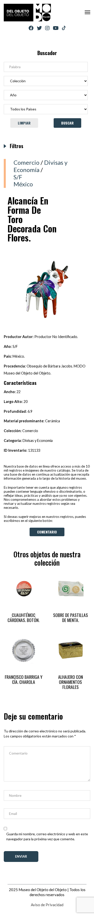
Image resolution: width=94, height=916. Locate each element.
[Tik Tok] (64, 28)
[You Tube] (56, 28)
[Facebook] (31, 28)
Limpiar (24, 123)
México (23, 184)
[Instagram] (47, 28)
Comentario (47, 531)
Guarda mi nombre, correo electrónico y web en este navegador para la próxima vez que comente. (47, 836)
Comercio (26, 162)
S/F (18, 177)
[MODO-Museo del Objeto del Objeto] (27, 12)
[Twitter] (39, 28)
